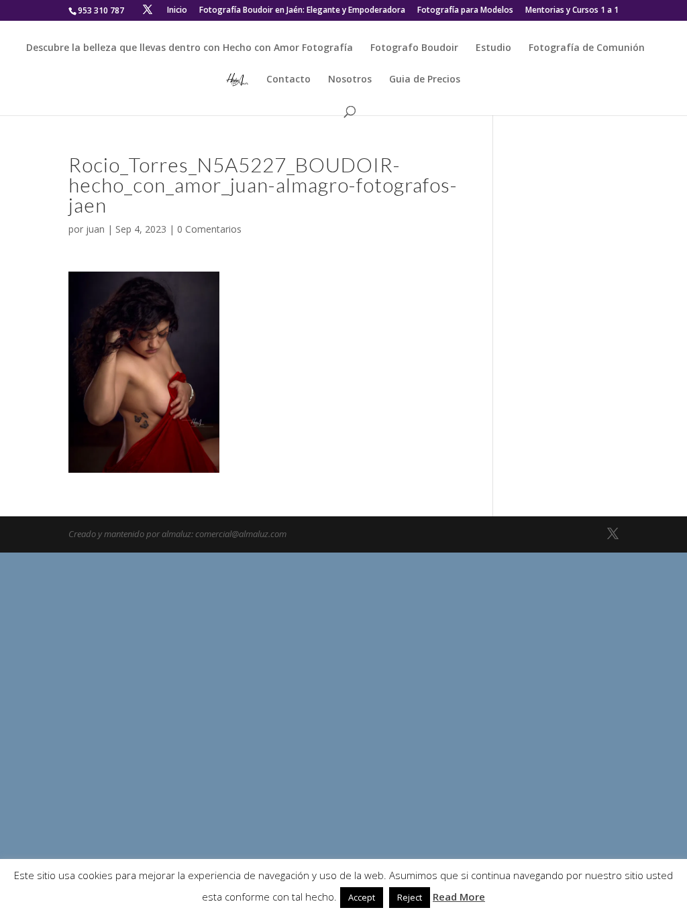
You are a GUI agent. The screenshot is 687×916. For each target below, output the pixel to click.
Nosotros (350, 79)
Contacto (288, 79)
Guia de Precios (424, 79)
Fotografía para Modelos (465, 10)
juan (95, 229)
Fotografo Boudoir (414, 48)
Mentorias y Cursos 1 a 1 (572, 10)
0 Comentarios (209, 229)
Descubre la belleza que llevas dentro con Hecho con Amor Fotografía (189, 48)
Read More (459, 896)
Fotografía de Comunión (587, 48)
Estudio (493, 48)
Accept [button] (361, 897)
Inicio (177, 10)
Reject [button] (409, 897)
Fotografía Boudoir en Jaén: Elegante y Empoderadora (302, 10)
